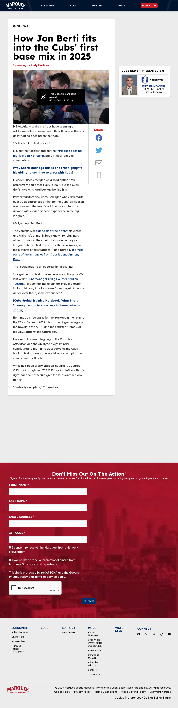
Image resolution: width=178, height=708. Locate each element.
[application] (61, 97)
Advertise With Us (93, 664)
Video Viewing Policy (133, 691)
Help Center (68, 632)
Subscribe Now (19, 632)
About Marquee (93, 634)
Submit (89, 601)
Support (97, 5)
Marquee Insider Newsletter (17, 648)
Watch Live (149, 5)
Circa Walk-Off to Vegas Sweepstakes (95, 642)
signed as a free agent (51, 231)
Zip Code (17, 532)
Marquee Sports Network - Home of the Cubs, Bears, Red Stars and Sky (106, 687)
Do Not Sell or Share (157, 697)
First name (19, 485)
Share (99, 129)
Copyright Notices (160, 691)
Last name (18, 501)
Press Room (95, 650)
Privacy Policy (82, 691)
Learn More (17, 636)
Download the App (93, 656)
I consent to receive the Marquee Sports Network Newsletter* (43, 549)
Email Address (21, 516)
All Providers (18, 641)
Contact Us (94, 674)
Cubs (73, 5)
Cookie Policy (62, 691)
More (121, 5)
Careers (92, 669)
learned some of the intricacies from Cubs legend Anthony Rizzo (48, 254)
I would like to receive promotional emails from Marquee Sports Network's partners (42, 562)
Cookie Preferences (128, 697)
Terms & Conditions (106, 691)
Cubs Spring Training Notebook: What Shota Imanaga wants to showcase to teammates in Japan (46, 305)
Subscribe (47, 5)
